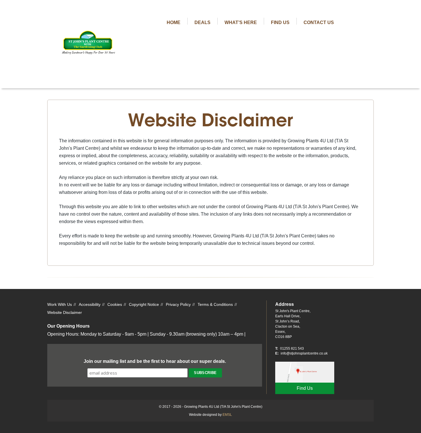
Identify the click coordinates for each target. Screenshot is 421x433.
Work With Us (59, 304)
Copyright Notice (144, 304)
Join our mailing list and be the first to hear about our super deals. (155, 361)
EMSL (227, 415)
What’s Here (241, 22)
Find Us (280, 22)
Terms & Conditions (215, 304)
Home (173, 22)
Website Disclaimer (64, 312)
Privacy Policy (178, 304)
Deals (202, 22)
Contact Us (319, 22)
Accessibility (90, 304)
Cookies (114, 304)
